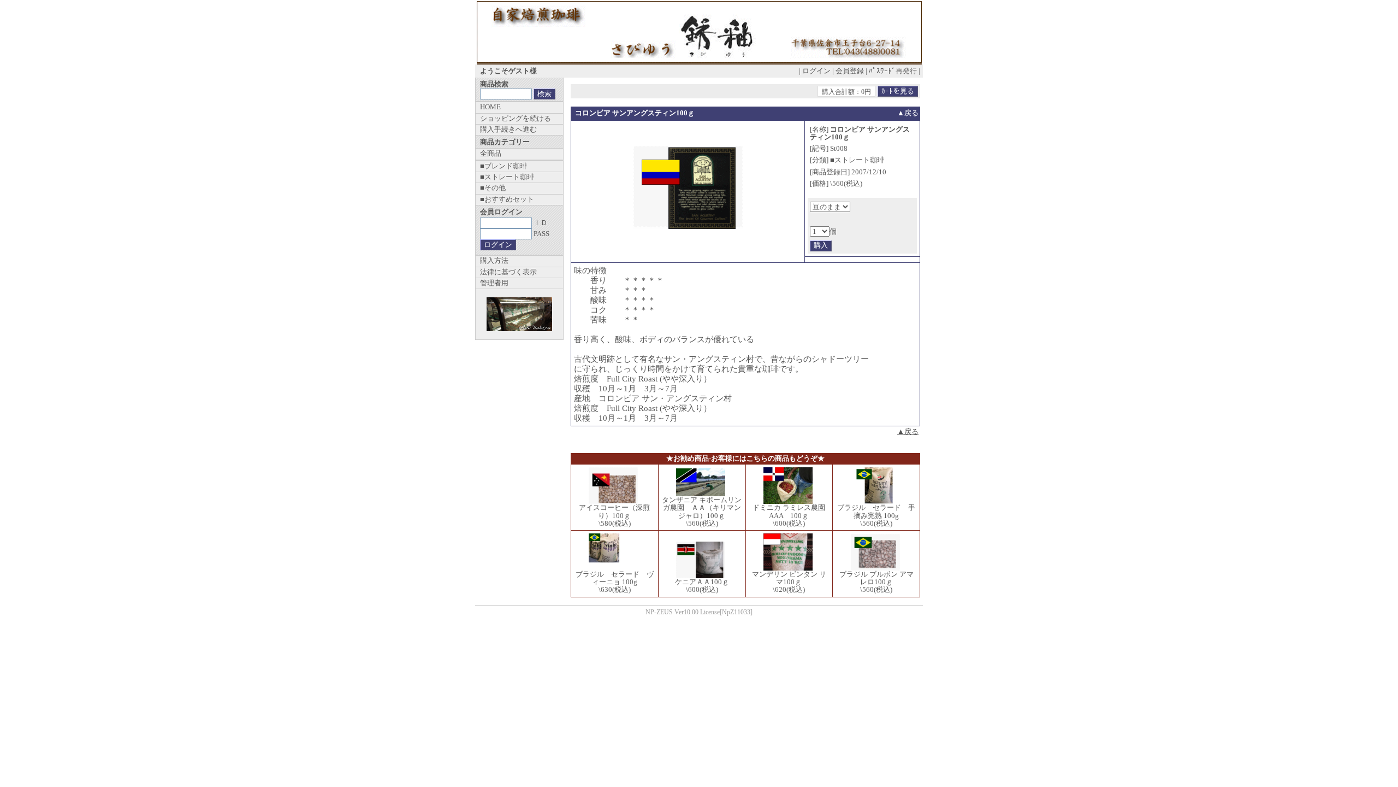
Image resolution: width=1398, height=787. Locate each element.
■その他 (493, 188)
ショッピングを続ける (515, 118)
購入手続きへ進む (508, 129)
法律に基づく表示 (508, 272)
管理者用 (494, 283)
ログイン (816, 71)
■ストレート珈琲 (507, 177)
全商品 (490, 153)
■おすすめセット (507, 199)
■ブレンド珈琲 (503, 166)
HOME (490, 107)
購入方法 (494, 260)
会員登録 (850, 71)
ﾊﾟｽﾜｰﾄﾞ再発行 (893, 71)
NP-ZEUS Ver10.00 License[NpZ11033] (699, 612)
